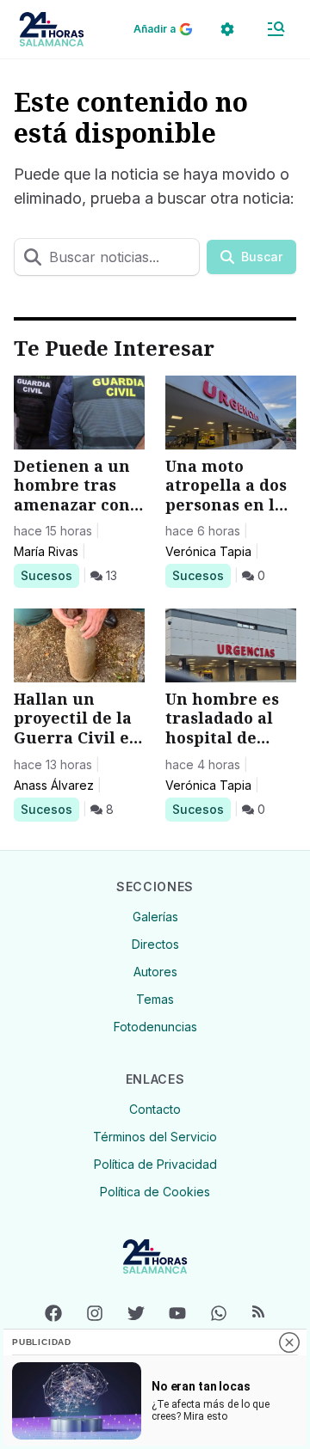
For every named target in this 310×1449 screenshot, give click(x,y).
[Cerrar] (289, 1342)
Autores (155, 971)
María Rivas (46, 551)
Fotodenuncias (155, 1026)
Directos (155, 944)
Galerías (155, 916)
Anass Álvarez (54, 785)
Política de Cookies (155, 1191)
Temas (155, 999)
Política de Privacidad (155, 1164)
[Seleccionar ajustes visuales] (227, 29)
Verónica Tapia (208, 551)
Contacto (155, 1109)
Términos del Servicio (155, 1136)
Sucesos (49, 575)
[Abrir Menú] (275, 29)
